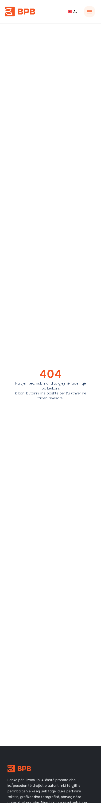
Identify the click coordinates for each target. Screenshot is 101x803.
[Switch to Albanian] (72, 11)
